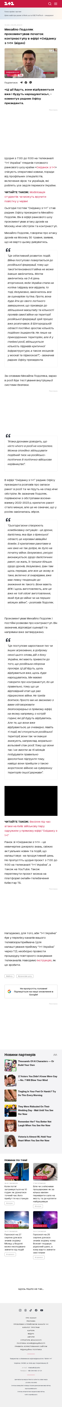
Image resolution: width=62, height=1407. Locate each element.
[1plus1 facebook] (36, 1310)
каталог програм (31, 1327)
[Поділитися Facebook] (26, 82)
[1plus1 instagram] (20, 1310)
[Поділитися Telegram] (21, 82)
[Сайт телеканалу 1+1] (9, 4)
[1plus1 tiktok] (31, 1310)
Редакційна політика (31, 1349)
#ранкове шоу (25, 976)
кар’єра (31, 1330)
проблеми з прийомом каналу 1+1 (31, 1324)
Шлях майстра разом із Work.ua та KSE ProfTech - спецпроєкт (29, 15)
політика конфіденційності (31, 1343)
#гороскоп (10, 1254)
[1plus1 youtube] (41, 1310)
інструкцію (44, 960)
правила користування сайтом (31, 1346)
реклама (31, 1321)
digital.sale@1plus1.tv (31, 1388)
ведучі (31, 1333)
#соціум (9, 1203)
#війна (9, 976)
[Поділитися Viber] (30, 82)
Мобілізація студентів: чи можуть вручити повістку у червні (25, 196)
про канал (31, 1318)
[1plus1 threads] (25, 1310)
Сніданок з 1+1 (12, 72)
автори (31, 1337)
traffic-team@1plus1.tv (31, 1394)
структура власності (31, 1340)
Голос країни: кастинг (13, 12)
